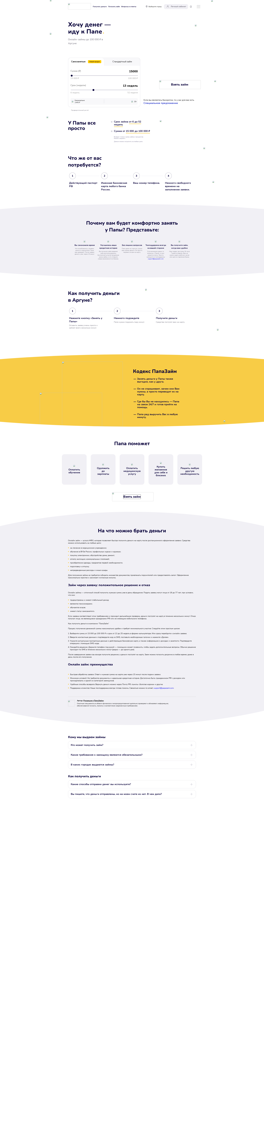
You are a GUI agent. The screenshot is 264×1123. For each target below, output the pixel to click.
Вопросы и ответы (128, 6)
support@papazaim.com (156, 259)
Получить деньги (100, 6)
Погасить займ (114, 6)
